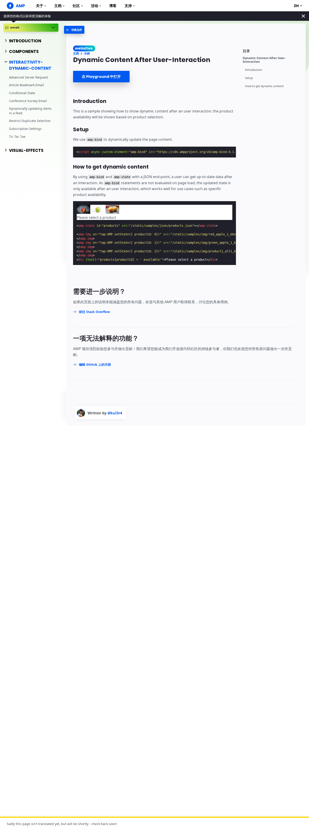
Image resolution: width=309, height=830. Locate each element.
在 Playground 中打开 (101, 76)
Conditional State (22, 93)
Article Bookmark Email (26, 85)
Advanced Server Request (28, 77)
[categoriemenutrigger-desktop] (74, 30)
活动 (94, 5)
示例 (87, 53)
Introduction (253, 70)
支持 (128, 5)
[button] (83, 209)
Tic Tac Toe (17, 136)
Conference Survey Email (28, 100)
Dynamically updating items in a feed (30, 110)
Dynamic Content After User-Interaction (264, 60)
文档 (58, 5)
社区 (76, 5)
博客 (112, 5)
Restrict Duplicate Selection (30, 121)
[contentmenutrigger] (272, 50)
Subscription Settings (25, 128)
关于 (39, 5)
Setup (249, 78)
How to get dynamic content (264, 86)
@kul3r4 (114, 412)
